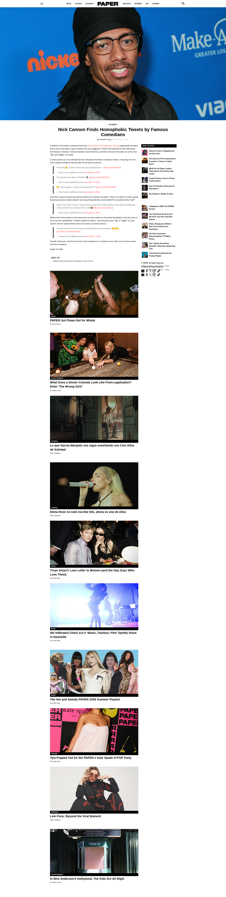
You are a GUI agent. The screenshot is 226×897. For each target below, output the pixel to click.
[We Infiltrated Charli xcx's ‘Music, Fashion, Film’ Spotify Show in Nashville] (94, 605)
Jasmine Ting (105, 139)
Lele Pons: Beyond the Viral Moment (75, 816)
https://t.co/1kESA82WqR (105, 187)
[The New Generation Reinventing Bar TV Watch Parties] (145, 235)
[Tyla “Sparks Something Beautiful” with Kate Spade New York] (145, 245)
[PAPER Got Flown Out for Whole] (94, 293)
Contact (150, 269)
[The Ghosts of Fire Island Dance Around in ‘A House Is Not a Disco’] (145, 160)
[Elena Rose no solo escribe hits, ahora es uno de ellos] (94, 484)
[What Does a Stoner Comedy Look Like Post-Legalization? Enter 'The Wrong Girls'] (94, 355)
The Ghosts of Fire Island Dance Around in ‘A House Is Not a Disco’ (162, 161)
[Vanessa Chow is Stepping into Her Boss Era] (145, 153)
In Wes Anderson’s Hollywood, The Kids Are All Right (87, 878)
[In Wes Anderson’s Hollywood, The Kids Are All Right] (94, 851)
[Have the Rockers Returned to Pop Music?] (145, 188)
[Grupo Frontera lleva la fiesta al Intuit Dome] (145, 180)
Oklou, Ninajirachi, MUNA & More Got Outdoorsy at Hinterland (160, 226)
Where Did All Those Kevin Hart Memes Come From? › (73, 261)
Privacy (160, 269)
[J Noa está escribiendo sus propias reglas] (145, 255)
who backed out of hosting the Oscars (103, 146)
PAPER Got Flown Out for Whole (72, 320)
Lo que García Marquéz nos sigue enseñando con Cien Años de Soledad (92, 447)
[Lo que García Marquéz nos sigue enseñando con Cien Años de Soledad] (94, 418)
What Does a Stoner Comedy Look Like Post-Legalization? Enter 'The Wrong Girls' (90, 384)
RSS (155, 269)
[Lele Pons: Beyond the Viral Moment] (94, 789)
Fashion (78, 4)
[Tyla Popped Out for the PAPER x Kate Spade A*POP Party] (94, 730)
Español (155, 4)
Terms (167, 269)
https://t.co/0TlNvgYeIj (112, 168)
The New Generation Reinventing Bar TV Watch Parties (159, 236)
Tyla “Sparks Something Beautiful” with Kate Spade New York (162, 246)
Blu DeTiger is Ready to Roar (161, 194)
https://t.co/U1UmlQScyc (103, 208)
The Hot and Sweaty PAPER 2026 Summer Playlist (85, 699)
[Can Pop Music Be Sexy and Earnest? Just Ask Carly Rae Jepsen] (145, 216)
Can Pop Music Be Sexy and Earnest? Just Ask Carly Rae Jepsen (160, 216)
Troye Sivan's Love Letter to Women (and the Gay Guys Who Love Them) (92, 572)
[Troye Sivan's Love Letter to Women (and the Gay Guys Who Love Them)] (94, 543)
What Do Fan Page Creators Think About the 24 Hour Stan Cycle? (161, 171)
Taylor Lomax (56, 390)
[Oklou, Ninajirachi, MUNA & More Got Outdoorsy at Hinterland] (145, 225)
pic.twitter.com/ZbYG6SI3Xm (68, 232)
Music (69, 4)
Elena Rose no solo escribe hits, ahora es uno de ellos (88, 511)
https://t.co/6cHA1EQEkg (99, 177)
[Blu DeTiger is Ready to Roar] (145, 195)
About (143, 269)
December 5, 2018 (92, 236)
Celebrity (89, 4)
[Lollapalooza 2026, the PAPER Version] (145, 208)
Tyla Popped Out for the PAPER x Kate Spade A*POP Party (90, 757)
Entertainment (57, 378)
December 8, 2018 (92, 173)
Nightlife (127, 4)
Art (147, 4)
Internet (138, 4)
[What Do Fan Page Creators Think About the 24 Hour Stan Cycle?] (145, 170)
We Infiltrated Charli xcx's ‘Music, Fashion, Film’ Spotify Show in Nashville (93, 635)
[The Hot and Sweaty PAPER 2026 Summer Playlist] (94, 672)
